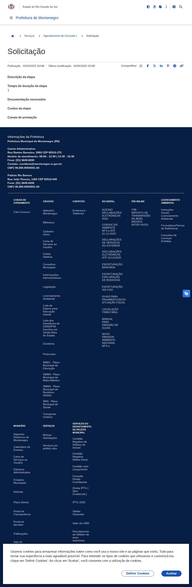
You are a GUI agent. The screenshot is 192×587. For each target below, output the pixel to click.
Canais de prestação (22, 117)
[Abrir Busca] (180, 6)
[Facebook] (148, 66)
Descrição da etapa (21, 77)
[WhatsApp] (141, 66)
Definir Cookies (137, 573)
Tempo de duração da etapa (27, 86)
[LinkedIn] (161, 66)
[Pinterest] (168, 66)
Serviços (29, 35)
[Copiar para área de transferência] (181, 66)
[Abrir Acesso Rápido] (166, 7)
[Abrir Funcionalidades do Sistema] (174, 7)
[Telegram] (175, 66)
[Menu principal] (11, 18)
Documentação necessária (27, 99)
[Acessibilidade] (154, 7)
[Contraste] (148, 7)
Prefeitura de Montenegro (37, 18)
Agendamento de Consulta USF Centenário (60, 35)
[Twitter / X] (155, 66)
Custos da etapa (19, 108)
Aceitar (171, 573)
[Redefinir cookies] (160, 7)
